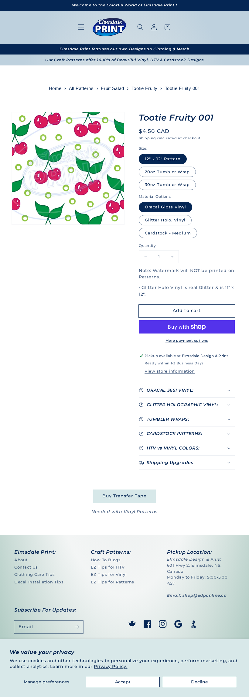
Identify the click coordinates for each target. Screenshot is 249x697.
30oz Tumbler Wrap (167, 184)
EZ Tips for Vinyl (109, 574)
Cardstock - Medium (168, 233)
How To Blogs (106, 559)
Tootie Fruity (144, 88)
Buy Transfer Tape (124, 496)
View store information (170, 371)
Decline (199, 682)
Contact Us (26, 567)
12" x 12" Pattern (163, 158)
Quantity (147, 245)
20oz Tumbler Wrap (167, 171)
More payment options (186, 340)
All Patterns (81, 88)
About (21, 559)
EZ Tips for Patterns (112, 581)
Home (55, 88)
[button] (81, 27)
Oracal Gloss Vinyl (165, 206)
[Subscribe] (76, 627)
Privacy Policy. (111, 666)
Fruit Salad (112, 88)
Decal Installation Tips (38, 581)
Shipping (147, 138)
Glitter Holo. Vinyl (165, 219)
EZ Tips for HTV (108, 567)
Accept (123, 682)
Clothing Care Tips (34, 574)
